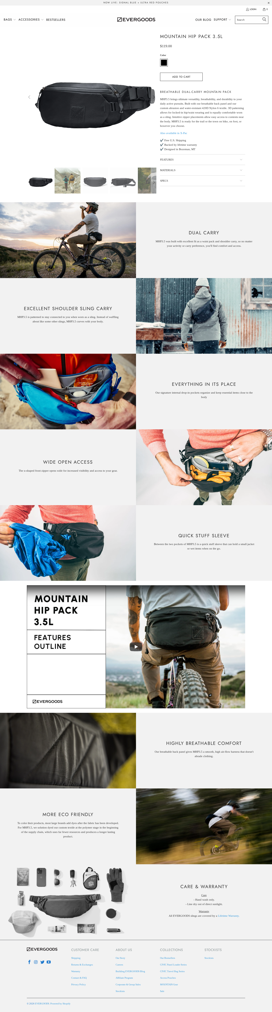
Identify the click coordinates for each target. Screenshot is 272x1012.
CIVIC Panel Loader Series (173, 964)
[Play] (91, 97)
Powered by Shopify (60, 1003)
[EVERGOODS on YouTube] (49, 962)
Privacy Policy (78, 984)
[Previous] (30, 97)
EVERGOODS (42, 1003)
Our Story (120, 958)
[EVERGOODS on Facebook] (29, 962)
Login (253, 9)
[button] (10, 19)
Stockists (120, 991)
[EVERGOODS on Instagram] (36, 962)
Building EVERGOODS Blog (130, 971)
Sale (162, 991)
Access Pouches (168, 977)
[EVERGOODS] (136, 20)
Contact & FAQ (79, 977)
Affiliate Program (124, 977)
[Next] (154, 97)
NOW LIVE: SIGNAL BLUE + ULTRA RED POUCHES (136, 2)
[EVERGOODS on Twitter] (42, 962)
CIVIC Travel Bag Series (172, 971)
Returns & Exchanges (82, 964)
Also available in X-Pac (173, 133)
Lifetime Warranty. (228, 915)
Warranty (75, 971)
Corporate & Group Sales (128, 984)
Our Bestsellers (167, 958)
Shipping (75, 958)
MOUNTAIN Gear (169, 984)
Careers (119, 964)
